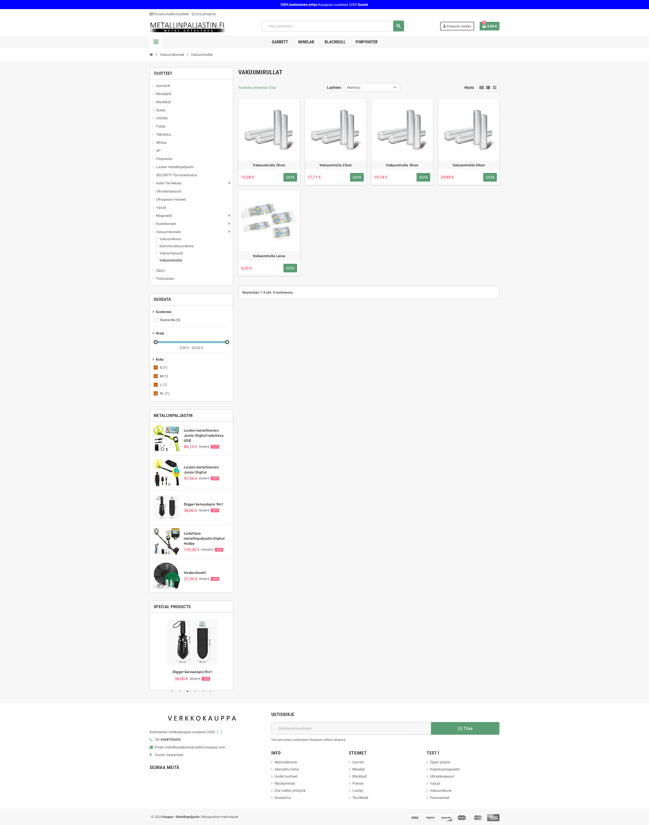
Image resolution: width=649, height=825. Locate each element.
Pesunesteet (439, 798)
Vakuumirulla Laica (269, 256)
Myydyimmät (285, 783)
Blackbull (359, 776)
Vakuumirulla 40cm (469, 165)
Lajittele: (334, 87)
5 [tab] (202, 691)
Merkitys (353, 87)
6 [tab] (210, 691)
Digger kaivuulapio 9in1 (203, 504)
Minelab (358, 769)
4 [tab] (195, 691)
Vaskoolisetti (195, 573)
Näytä (469, 87)
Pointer (358, 783)
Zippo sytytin (440, 762)
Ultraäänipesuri (442, 776)
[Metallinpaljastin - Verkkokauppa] (188, 26)
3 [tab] (187, 691)
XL (164, 393)
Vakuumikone (441, 790)
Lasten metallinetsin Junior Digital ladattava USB (204, 435)
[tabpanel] (191, 649)
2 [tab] (180, 691)
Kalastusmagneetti (445, 769)
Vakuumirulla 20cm (269, 165)
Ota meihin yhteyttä (290, 790)
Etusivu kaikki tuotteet (171, 14)
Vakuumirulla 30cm (402, 165)
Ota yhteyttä (205, 14)
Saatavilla (170, 320)
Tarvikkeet (360, 798)
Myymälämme (286, 762)
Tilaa (467, 728)
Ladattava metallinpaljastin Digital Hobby (204, 538)
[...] (219, 732)
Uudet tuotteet (286, 776)
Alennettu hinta (287, 769)
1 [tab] (172, 691)
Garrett (358, 762)
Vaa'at (435, 783)
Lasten (357, 790)
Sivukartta (283, 798)
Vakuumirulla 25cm (335, 165)
